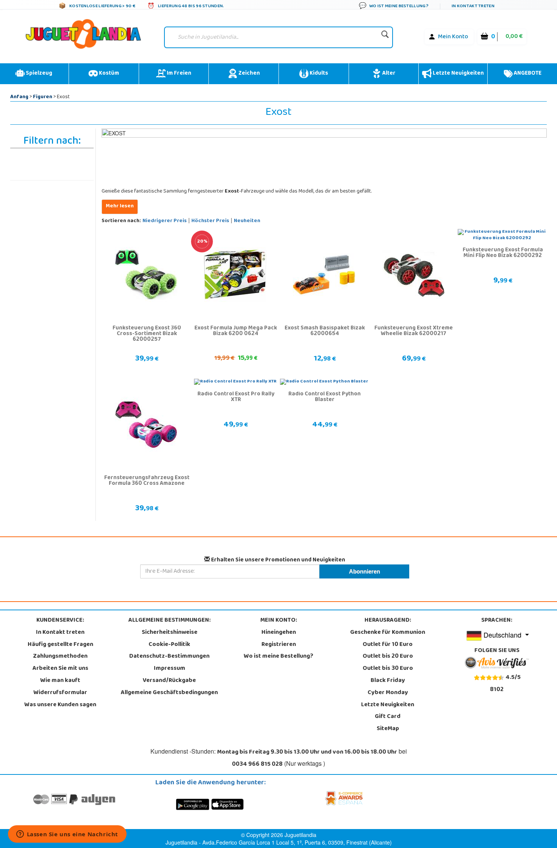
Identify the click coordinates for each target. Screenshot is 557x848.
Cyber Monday (388, 693)
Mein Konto (453, 37)
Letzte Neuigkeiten (458, 73)
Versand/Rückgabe (169, 681)
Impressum (169, 669)
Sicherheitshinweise (169, 633)
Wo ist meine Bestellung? (278, 656)
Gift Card (388, 717)
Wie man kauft (60, 681)
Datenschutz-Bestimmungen (169, 656)
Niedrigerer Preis (164, 221)
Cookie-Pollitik (169, 645)
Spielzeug (38, 73)
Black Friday (388, 681)
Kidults (318, 73)
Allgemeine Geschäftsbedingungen (169, 693)
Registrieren (278, 645)
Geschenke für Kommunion (387, 633)
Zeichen (248, 73)
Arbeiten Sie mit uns (60, 669)
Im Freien (178, 73)
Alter (388, 73)
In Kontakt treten (60, 633)
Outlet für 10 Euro (388, 645)
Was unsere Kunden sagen (60, 705)
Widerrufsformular (60, 693)
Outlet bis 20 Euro (388, 656)
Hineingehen (278, 633)
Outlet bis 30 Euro (388, 669)
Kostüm (108, 73)
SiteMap (388, 729)
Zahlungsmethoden (60, 656)
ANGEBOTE (527, 73)
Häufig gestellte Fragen (60, 645)
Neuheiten (247, 221)
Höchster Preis (210, 221)
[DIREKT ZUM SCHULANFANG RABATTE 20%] (235, 274)
